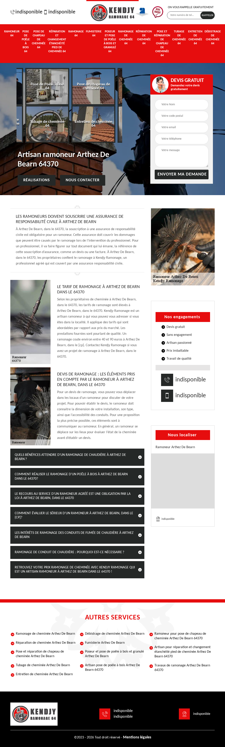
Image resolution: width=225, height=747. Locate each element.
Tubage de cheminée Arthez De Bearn (43, 665)
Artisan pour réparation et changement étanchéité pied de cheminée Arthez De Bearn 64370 (182, 651)
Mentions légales (137, 737)
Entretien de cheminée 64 (195, 37)
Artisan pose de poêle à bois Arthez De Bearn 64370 (112, 668)
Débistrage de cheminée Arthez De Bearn (114, 634)
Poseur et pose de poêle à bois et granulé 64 (110, 41)
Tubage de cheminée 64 (179, 37)
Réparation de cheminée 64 (144, 37)
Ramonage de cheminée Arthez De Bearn (45, 634)
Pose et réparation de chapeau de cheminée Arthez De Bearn (40, 654)
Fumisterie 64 (94, 33)
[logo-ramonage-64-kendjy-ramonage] (112, 12)
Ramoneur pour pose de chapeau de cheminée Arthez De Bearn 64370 (180, 636)
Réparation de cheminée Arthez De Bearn (45, 643)
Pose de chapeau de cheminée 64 (38, 39)
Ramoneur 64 (12, 33)
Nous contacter (83, 180)
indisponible (28, 12)
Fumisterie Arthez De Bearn (105, 643)
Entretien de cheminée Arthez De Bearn (44, 674)
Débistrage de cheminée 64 (213, 37)
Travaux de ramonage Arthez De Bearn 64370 (182, 668)
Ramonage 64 (76, 33)
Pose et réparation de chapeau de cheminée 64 (162, 43)
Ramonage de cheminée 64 (126, 37)
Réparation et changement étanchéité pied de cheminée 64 (57, 41)
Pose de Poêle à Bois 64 (26, 41)
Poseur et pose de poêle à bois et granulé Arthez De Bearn (114, 654)
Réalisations (36, 180)
